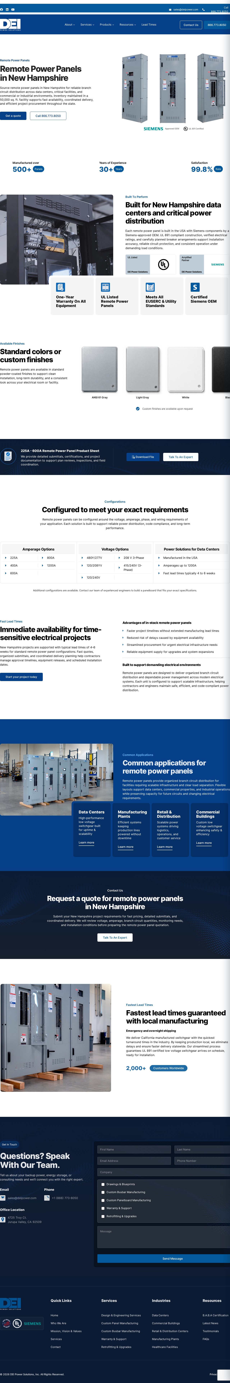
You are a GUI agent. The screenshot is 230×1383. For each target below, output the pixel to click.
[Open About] (74, 25)
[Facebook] (1, 9)
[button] (38, 169)
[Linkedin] (7, 9)
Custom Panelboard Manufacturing (129, 1200)
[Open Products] (113, 25)
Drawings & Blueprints (121, 1184)
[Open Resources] (135, 25)
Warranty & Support (119, 1208)
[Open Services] (93, 25)
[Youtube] (13, 9)
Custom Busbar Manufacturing (126, 1192)
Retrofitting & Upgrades (122, 1216)
